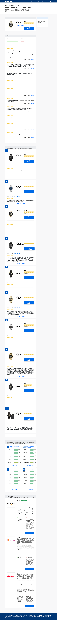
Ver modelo (32, 59)
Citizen (10, 462)
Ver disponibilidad (29, 28)
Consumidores (8, 1)
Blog (47, 1)
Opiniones (39, 19)
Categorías (37, 1)
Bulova (10, 453)
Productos (42, 1)
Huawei (10, 477)
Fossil (10, 456)
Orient (10, 452)
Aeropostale (11, 450)
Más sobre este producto (21, 177)
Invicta (10, 459)
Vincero (10, 458)
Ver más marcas (14, 465)
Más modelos (20, 435)
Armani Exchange (21, 25)
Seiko (10, 455)
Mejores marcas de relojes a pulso (31, 469)
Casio (9, 449)
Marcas (32, 1)
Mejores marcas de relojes (14, 469)
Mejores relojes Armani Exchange (41, 22)
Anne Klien (26, 453)
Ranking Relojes (40, 24)
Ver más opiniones (17, 165)
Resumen (39, 18)
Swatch (25, 458)
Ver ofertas (29, 605)
